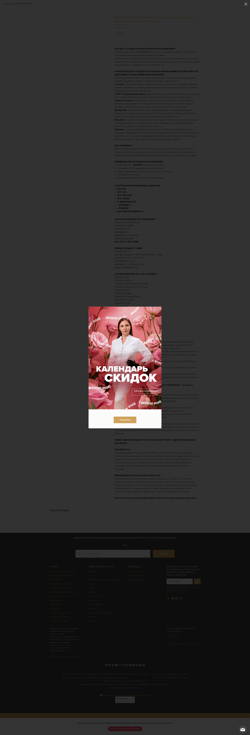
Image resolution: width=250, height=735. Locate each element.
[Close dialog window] (246, 4)
